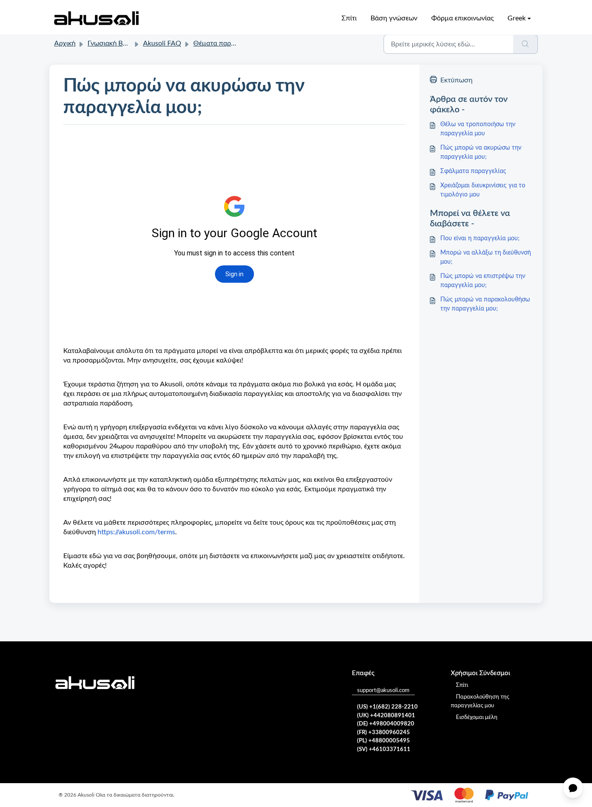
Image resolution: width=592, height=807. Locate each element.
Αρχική (64, 43)
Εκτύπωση (456, 80)
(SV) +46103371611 (383, 749)
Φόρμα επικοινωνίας (462, 18)
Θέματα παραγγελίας (225, 43)
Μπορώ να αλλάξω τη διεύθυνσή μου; (485, 257)
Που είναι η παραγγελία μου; (480, 238)
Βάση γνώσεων (394, 18)
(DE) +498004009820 (385, 724)
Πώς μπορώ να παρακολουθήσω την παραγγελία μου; (485, 304)
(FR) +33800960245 (383, 732)
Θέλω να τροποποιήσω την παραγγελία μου (477, 129)
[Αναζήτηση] (525, 44)
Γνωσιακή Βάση (111, 43)
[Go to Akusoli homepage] (96, 18)
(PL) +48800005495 (383, 741)
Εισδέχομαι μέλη (477, 717)
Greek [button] (516, 18)
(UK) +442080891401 (386, 716)
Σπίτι (349, 18)
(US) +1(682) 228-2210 (387, 707)
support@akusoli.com (383, 690)
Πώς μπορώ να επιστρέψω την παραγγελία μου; (482, 280)
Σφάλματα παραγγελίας (473, 171)
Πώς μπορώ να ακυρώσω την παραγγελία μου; (480, 152)
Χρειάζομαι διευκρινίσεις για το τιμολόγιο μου (482, 190)
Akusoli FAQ (162, 43)
